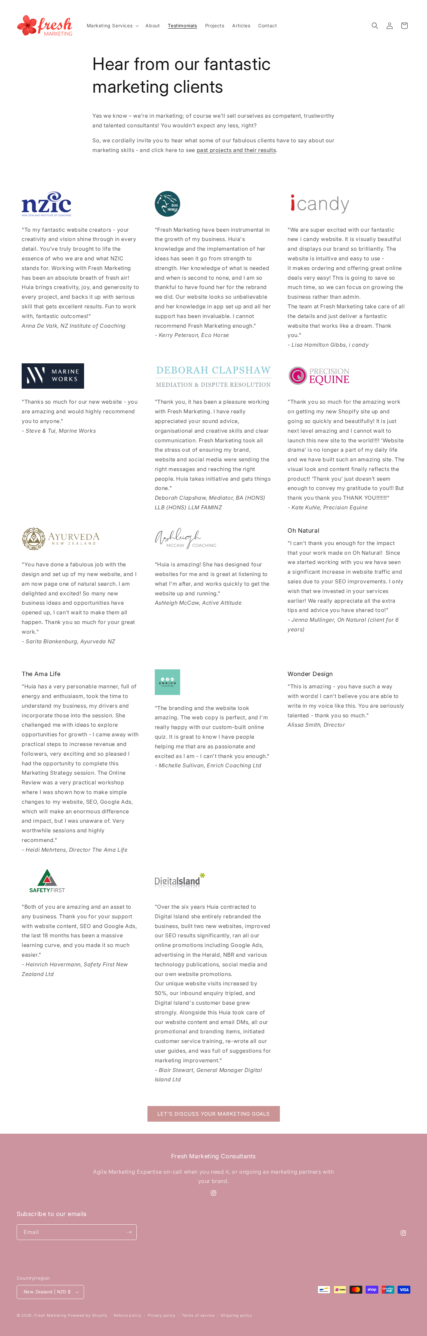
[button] (112, 26)
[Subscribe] (129, 1232)
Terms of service (198, 1315)
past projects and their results (236, 150)
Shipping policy (236, 1315)
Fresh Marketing (50, 1315)
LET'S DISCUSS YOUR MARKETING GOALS (213, 1114)
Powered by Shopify (87, 1315)
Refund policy (127, 1315)
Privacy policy (161, 1315)
